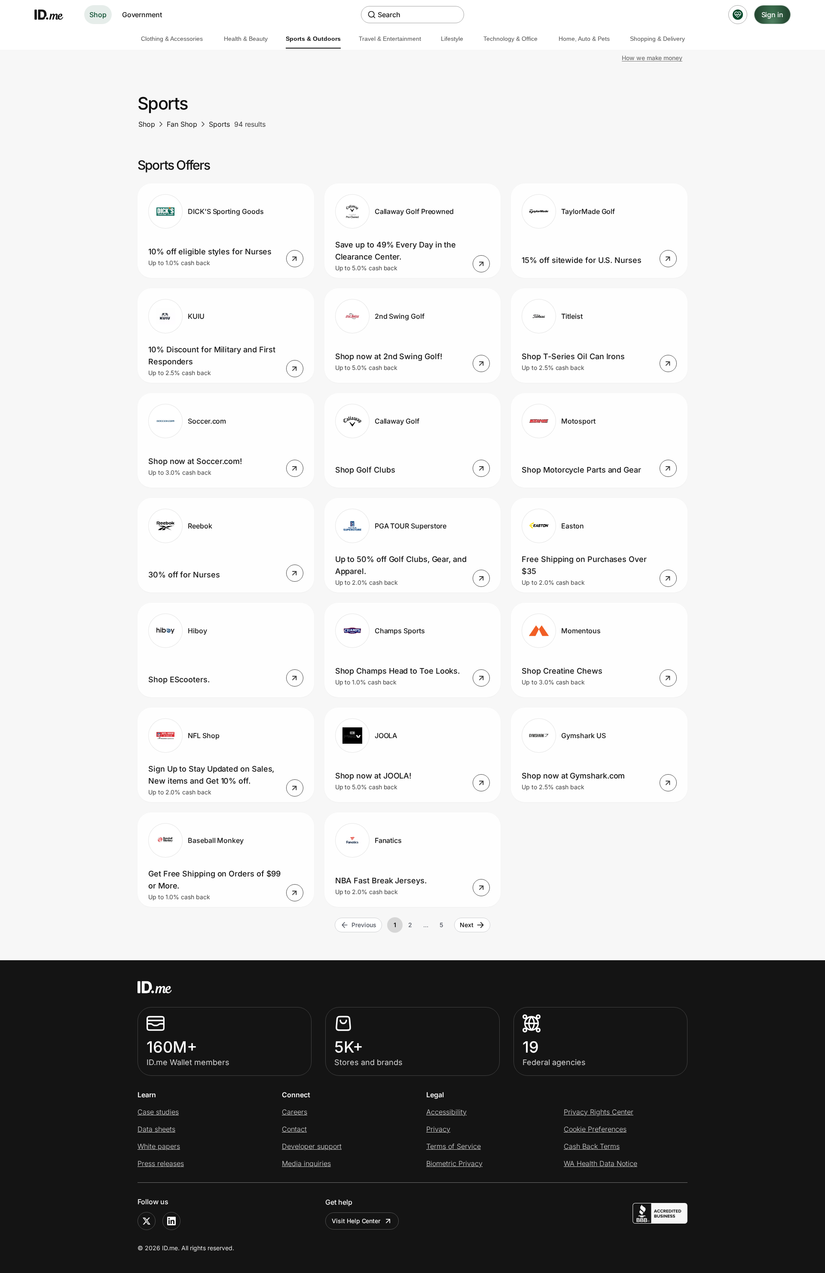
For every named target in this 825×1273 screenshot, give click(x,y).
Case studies (158, 1112)
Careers (294, 1112)
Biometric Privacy (454, 1163)
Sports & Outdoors (313, 38)
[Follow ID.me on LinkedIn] (171, 1221)
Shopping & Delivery (657, 38)
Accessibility (446, 1112)
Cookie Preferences (595, 1129)
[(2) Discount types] (737, 14)
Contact (294, 1129)
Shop (98, 14)
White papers (159, 1146)
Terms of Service (453, 1146)
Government (142, 14)
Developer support (312, 1146)
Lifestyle (452, 38)
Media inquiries (306, 1163)
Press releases (161, 1163)
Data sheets (156, 1129)
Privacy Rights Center (598, 1112)
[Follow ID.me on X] (147, 1221)
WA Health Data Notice (600, 1163)
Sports (219, 124)
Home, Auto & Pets (584, 38)
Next (467, 924)
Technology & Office (510, 38)
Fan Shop (182, 124)
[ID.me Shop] (54, 14)
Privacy (438, 1129)
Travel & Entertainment (390, 38)
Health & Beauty (246, 38)
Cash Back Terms (592, 1146)
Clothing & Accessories (172, 38)
